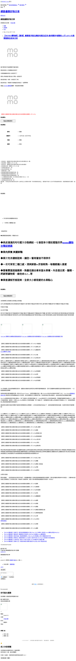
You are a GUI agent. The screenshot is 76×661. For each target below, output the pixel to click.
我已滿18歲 (3, 658)
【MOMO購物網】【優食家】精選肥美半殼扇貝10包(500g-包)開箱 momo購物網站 (25, 534)
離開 (9, 658)
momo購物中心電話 (6, 351)
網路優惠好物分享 (10, 11)
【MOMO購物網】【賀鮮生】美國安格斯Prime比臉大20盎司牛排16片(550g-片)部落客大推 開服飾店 (29, 537)
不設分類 (12, 23)
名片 (5, 29)
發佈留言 (3, 578)
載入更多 (3, 569)
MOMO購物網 (8, 85)
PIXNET (27, 640)
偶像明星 (12, 564)
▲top (2, 567)
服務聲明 (52, 640)
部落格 (5, 27)
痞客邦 (11, 560)
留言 (15, 560)
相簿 (5, 25)
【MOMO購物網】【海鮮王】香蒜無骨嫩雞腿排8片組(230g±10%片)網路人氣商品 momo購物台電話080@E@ (31, 532)
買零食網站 (4, 520)
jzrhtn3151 (3, 551)
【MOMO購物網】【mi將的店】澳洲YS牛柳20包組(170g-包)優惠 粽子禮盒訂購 (24, 539)
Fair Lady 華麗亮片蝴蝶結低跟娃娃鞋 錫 (11, 336)
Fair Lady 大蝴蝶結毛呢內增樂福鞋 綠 (31, 336)
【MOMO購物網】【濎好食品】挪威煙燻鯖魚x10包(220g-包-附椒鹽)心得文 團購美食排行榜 (27, 536)
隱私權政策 (46, 640)
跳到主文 (3, 15)
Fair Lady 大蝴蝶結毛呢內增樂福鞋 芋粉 (52, 336)
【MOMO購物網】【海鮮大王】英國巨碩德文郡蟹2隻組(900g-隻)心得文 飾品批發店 (25, 541)
